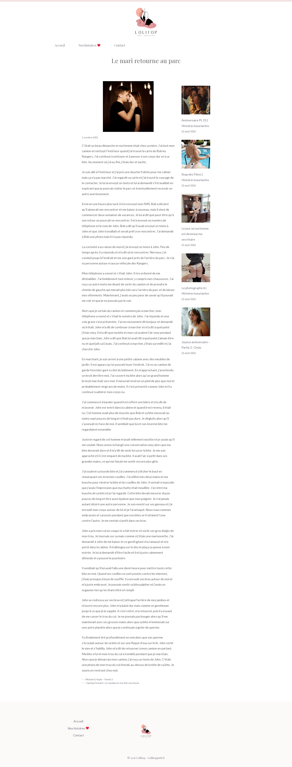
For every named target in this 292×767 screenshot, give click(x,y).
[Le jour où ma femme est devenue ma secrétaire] (195, 220)
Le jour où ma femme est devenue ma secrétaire (195, 234)
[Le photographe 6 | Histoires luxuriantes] (195, 279)
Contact (119, 45)
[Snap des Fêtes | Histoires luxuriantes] (195, 166)
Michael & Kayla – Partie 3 (99, 679)
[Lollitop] (146, 22)
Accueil (60, 45)
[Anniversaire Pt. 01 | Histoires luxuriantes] (195, 112)
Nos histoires (88, 45)
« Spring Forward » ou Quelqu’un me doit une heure (112, 682)
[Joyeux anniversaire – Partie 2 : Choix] (195, 333)
